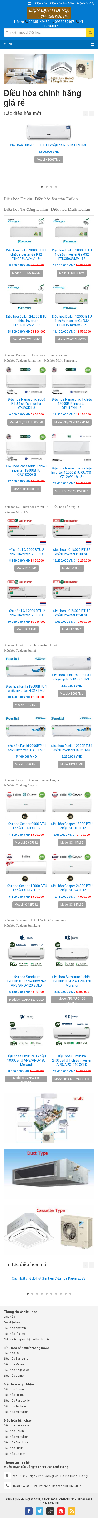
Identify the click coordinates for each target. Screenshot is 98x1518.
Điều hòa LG (12, 507)
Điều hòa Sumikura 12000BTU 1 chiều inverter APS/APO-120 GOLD (26, 981)
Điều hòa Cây (85, 3)
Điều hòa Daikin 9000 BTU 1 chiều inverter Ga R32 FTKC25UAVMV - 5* (26, 254)
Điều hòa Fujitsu (14, 1395)
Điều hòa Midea (14, 1364)
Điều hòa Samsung (16, 1358)
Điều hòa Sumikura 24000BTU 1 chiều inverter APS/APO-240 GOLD (72, 1060)
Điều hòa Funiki (14, 645)
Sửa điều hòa (12, 1322)
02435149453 (39, 22)
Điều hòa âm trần (62, 3)
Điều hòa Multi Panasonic (60, 360)
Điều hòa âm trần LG (36, 507)
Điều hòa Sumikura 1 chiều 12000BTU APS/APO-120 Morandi (71, 981)
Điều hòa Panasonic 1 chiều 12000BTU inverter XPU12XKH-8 (72, 403)
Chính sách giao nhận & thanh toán (27, 1339)
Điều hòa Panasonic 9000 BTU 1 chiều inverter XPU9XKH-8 (26, 403)
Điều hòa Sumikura (16, 920)
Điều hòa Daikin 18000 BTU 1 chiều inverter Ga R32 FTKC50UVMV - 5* (72, 254)
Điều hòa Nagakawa (16, 1370)
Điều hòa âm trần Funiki (43, 645)
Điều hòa (41, 3)
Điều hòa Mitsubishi (16, 1412)
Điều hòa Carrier (14, 1375)
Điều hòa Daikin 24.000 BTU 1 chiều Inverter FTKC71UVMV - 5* (26, 321)
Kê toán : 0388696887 (66, 1486)
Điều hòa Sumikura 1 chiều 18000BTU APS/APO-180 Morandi (26, 1060)
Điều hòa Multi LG (16, 512)
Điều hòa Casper (14, 780)
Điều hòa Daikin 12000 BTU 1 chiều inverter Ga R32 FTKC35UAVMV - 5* (72, 321)
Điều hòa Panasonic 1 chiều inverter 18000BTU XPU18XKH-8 (26, 470)
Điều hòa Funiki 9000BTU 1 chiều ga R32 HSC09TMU (48, 145)
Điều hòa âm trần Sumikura (48, 920)
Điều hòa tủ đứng (15, 1333)
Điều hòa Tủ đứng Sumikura (22, 925)
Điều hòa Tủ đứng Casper (20, 785)
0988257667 (64, 22)
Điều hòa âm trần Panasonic (50, 355)
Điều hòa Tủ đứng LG (66, 507)
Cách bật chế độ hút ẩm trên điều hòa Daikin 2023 (48, 1278)
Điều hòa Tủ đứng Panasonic (22, 360)
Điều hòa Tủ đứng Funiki (20, 650)
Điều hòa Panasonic (16, 355)
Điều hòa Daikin (14, 1389)
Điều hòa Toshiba (15, 1406)
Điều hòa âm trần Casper (43, 780)
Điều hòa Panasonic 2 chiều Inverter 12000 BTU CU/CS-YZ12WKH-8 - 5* (71, 472)
